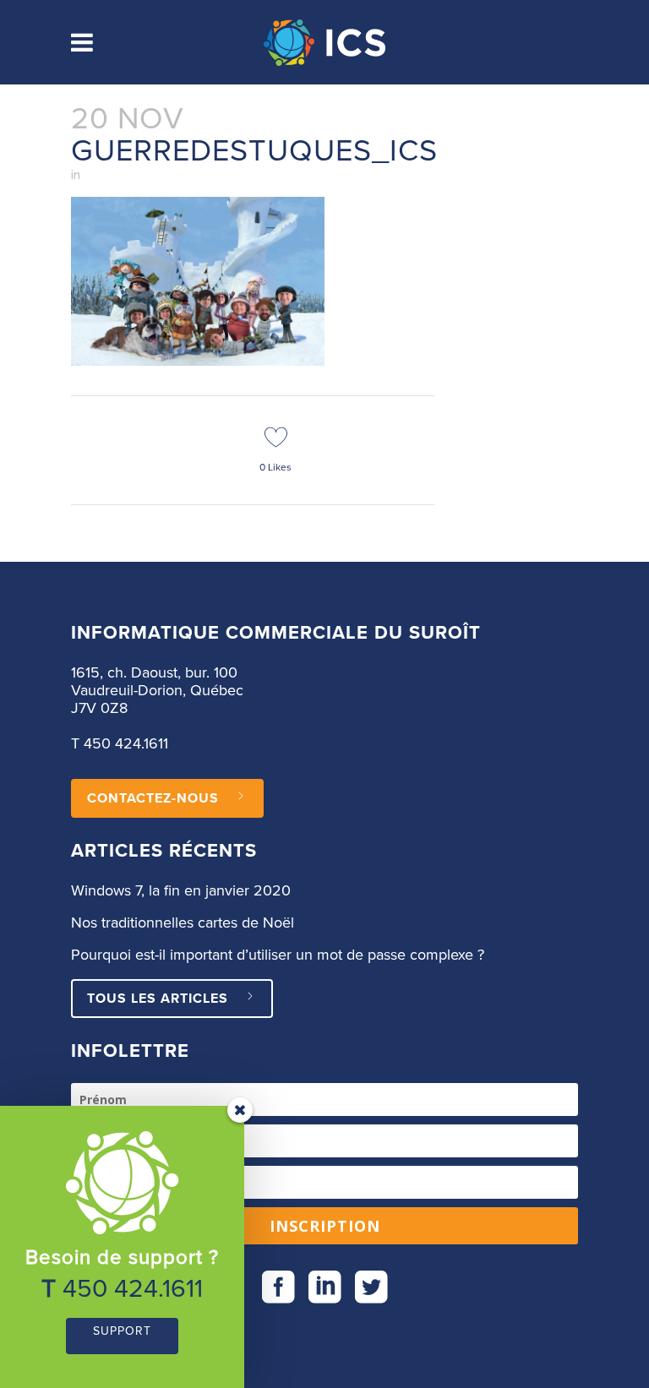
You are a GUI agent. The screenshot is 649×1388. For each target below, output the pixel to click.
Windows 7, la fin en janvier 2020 (181, 891)
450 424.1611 (126, 744)
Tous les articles (157, 998)
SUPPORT (122, 1331)
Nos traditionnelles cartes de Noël (182, 923)
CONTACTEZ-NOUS (153, 798)
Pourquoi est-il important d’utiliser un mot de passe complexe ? (277, 955)
